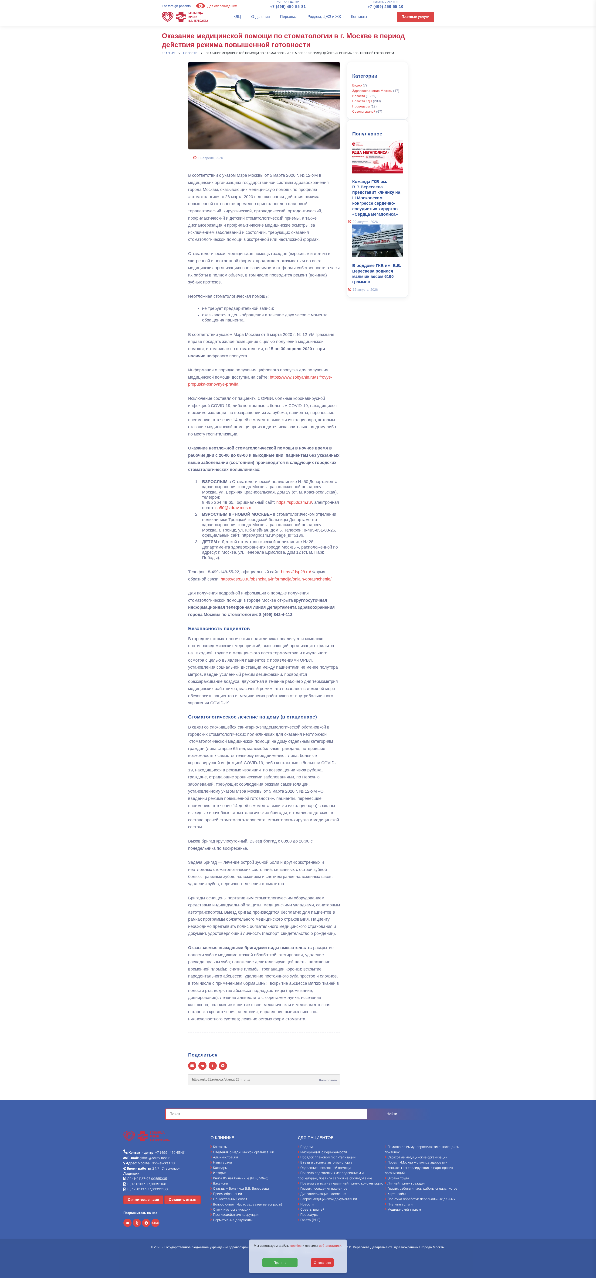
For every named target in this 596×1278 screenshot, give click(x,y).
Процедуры (361, 106)
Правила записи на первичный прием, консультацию (341, 1183)
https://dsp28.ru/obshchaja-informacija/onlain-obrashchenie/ (276, 579)
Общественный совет (230, 1199)
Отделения (260, 17)
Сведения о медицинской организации (243, 1152)
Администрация (225, 1157)
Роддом (306, 1147)
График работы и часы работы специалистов (422, 1188)
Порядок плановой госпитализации (328, 1157)
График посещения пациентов (323, 1188)
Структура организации (231, 1209)
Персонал (288, 17)
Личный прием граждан (406, 1183)
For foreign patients (176, 6)
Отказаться (322, 1262)
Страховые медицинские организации (417, 1157)
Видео (357, 85)
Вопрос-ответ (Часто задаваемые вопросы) (247, 1204)
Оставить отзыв (182, 1200)
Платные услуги (415, 17)
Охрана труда (398, 1178)
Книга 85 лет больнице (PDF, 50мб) (240, 1178)
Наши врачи (222, 1162)
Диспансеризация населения (323, 1194)
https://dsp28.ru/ (296, 572)
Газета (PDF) (310, 1220)
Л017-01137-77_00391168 (146, 1184)
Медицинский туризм (404, 1209)
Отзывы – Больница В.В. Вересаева (241, 1188)
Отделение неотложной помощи (325, 1168)
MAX (155, 1223)
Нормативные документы (233, 1220)
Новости (358, 96)
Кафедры (220, 1168)
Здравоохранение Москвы (372, 91)
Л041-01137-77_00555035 (146, 1179)
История (220, 1173)
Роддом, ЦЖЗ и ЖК (324, 17)
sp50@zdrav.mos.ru (234, 507)
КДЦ (237, 17)
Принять (280, 1262)
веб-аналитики (330, 1245)
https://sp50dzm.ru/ (294, 502)
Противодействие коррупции (235, 1214)
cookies (295, 1245)
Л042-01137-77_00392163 (147, 1189)
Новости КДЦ (362, 101)
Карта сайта (396, 1194)
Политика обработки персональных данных (421, 1199)
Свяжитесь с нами (143, 1200)
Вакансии (220, 1183)
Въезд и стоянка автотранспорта (326, 1162)
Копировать (327, 1078)
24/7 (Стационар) (153, 1168)
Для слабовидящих (222, 6)
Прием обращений (227, 1194)
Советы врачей (363, 111)
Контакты (359, 17)
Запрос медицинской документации (328, 1199)
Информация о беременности (323, 1152)
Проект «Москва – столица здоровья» (417, 1162)
